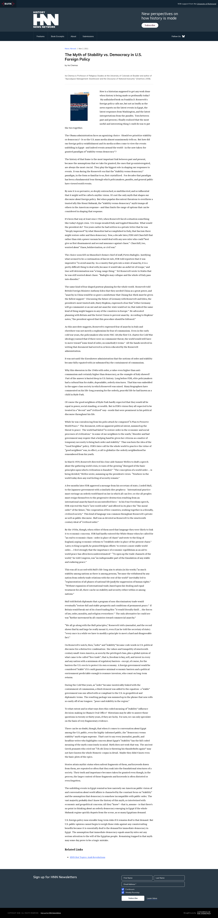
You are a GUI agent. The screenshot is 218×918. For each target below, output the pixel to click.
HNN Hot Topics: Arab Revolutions (87, 857)
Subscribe (150, 25)
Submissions (88, 36)
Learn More (152, 898)
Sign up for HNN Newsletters (51, 913)
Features (41, 36)
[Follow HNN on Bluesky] (183, 36)
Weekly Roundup (132, 892)
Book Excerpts (57, 36)
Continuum (129, 889)
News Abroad (70, 48)
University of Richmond (206, 4)
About (73, 36)
